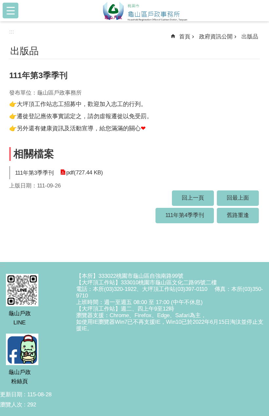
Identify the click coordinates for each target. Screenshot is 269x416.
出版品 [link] (249, 36)
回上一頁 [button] (193, 198)
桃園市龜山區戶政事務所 (145, 10)
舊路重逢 (238, 215)
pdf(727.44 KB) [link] (84, 172)
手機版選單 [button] (10, 10)
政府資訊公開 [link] (216, 36)
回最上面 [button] (238, 198)
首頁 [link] (184, 36)
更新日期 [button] (11, 394)
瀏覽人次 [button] (11, 405)
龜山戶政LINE (20, 318)
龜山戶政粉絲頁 (20, 376)
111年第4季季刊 (184, 215)
